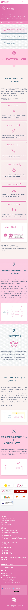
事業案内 (9, 22)
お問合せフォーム (8, 575)
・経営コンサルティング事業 (9, 542)
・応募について (5, 550)
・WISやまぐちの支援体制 (8, 521)
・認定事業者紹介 (6, 552)
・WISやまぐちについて (7, 519)
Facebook (6, 588)
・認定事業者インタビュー (8, 554)
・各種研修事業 (5, 544)
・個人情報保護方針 (6, 524)
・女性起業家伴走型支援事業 (9, 530)
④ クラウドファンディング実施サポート (11, 537)
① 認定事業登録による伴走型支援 (10, 532)
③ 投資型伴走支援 (6, 535)
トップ (4, 22)
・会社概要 (4, 522)
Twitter (17, 588)
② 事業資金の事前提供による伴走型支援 (11, 534)
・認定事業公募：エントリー (9, 567)
